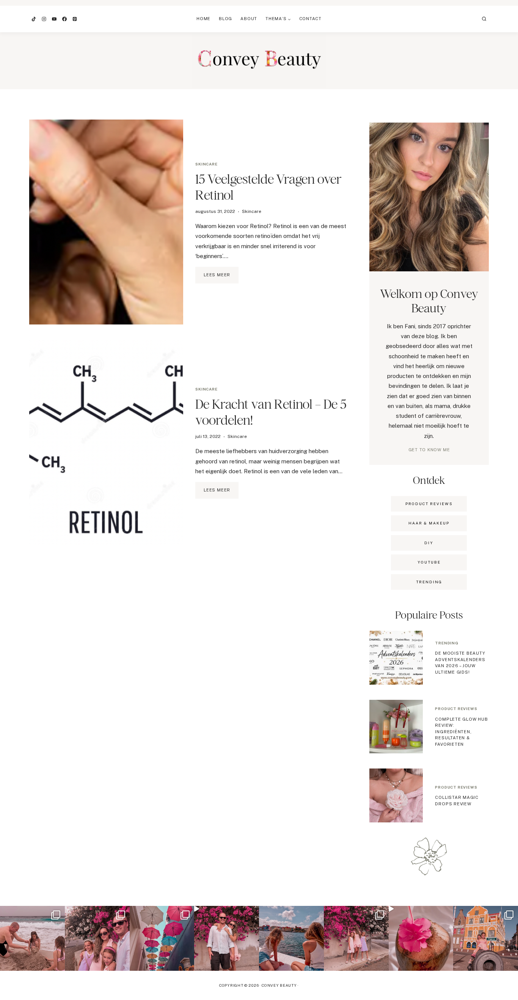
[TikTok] (33, 19)
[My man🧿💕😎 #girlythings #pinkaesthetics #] (226, 938)
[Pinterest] (74, 19)
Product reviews (456, 708)
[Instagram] (44, 19)
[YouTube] (54, 19)
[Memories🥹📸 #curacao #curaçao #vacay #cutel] (485, 938)
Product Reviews (429, 503)
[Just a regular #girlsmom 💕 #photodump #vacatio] (356, 938)
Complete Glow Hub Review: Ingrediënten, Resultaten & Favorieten (461, 731)
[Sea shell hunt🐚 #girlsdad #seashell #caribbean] (32, 938)
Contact (310, 18)
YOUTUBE (429, 562)
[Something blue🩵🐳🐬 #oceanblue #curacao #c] (162, 938)
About (248, 18)
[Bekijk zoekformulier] (484, 19)
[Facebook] (64, 19)
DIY (428, 542)
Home (203, 18)
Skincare (206, 164)
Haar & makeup (428, 523)
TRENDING (429, 582)
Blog (225, 18)
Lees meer (221, 277)
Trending (446, 643)
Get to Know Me (429, 449)
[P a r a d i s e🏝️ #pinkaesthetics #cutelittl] (291, 938)
